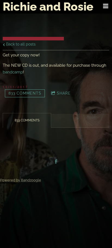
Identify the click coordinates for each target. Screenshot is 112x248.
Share (64, 93)
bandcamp (13, 72)
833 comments (24, 93)
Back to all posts (20, 44)
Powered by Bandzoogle (20, 180)
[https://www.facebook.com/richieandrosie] (56, 161)
